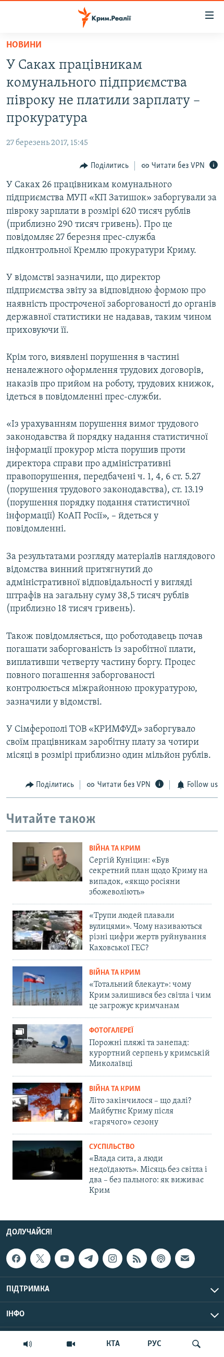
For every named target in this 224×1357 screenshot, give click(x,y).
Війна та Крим (115, 849)
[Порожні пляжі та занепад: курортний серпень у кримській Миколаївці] (47, 1043)
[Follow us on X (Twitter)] (40, 1258)
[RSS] (136, 1258)
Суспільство (111, 1147)
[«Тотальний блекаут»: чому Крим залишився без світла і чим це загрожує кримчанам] (47, 985)
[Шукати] (196, 1344)
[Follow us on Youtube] (64, 1258)
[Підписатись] (185, 1258)
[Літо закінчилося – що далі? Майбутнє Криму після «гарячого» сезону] (47, 1102)
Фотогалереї (111, 1031)
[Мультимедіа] (70, 1344)
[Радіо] (27, 1344)
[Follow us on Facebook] (16, 1258)
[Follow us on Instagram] (112, 1258)
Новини (24, 45)
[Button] (104, 166)
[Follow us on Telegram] (88, 1258)
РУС (154, 1344)
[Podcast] (161, 1258)
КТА (113, 1344)
